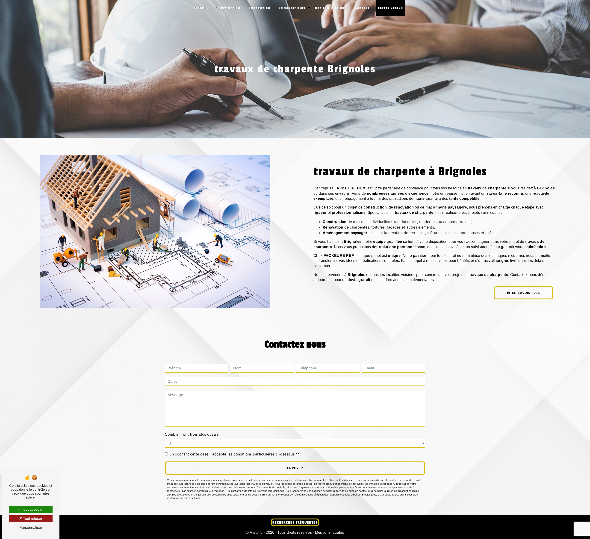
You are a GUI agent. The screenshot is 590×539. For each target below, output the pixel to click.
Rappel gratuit (391, 7)
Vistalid (256, 532)
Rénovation (259, 8)
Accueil (200, 8)
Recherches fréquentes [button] (295, 522)
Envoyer (295, 468)
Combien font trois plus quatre (191, 434)
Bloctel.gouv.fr (370, 494)
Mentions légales (329, 532)
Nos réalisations (331, 8)
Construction (227, 8)
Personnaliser (30, 528)
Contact (362, 8)
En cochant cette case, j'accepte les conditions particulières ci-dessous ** (234, 454)
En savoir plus (292, 8)
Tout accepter (32, 509)
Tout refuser (32, 519)
